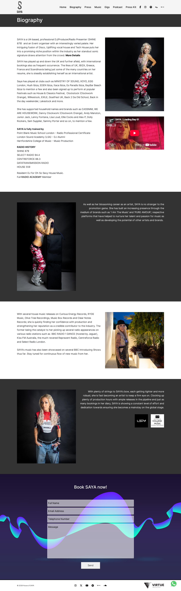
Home (63, 7)
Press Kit (131, 7)
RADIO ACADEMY (31, 177)
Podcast (117, 7)
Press (88, 7)
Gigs (107, 7)
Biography (75, 7)
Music (97, 7)
